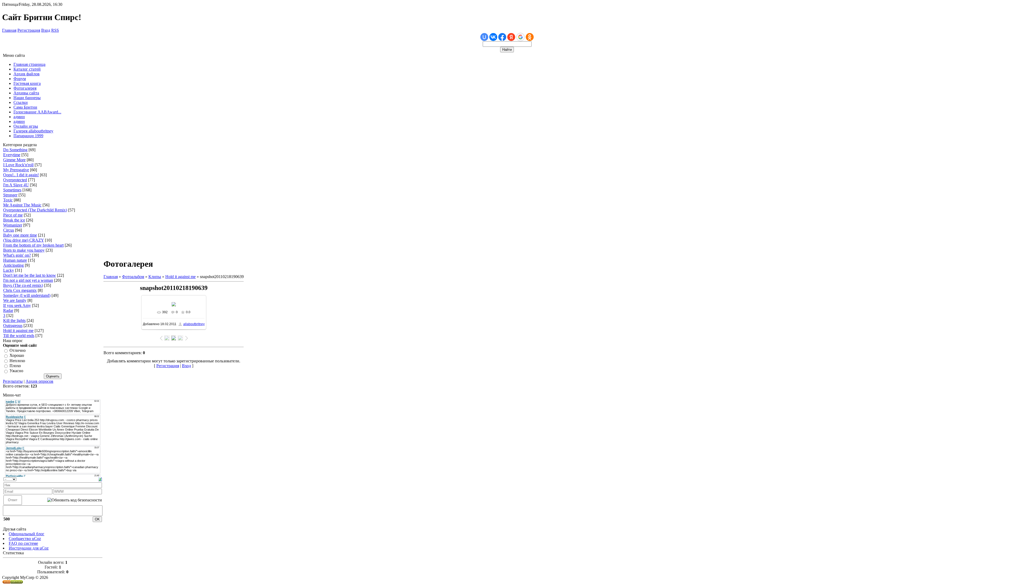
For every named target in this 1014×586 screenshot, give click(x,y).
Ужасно (16, 371)
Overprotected (15, 180)
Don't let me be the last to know (29, 275)
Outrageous (12, 325)
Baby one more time (20, 235)
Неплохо (17, 360)
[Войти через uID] (484, 37)
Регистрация (28, 30)
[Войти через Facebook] (502, 37)
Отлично (18, 350)
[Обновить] (100, 479)
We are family (14, 300)
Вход (45, 30)
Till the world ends (18, 335)
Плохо (15, 365)
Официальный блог (26, 534)
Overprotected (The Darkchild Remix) (35, 210)
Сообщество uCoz (25, 538)
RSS (55, 30)
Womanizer (12, 225)
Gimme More (14, 160)
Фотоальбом (133, 276)
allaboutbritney (194, 324)
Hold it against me (18, 330)
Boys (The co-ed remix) (23, 285)
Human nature (15, 260)
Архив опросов (39, 381)
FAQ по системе (23, 543)
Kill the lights (14, 320)
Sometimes (12, 190)
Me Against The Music (22, 205)
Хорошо (17, 355)
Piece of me (13, 215)
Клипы (154, 276)
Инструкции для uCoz (29, 548)
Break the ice (14, 220)
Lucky (8, 270)
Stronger (10, 195)
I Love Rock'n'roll (18, 165)
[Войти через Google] (520, 37)
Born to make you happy (24, 250)
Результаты (13, 381)
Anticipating (13, 265)
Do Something (15, 149)
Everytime (11, 155)
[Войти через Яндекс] (511, 37)
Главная (9, 30)
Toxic (8, 200)
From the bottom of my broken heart (33, 245)
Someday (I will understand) (26, 295)
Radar (8, 310)
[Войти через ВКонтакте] (493, 37)
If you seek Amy (17, 305)
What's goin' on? (17, 255)
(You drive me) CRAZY (23, 240)
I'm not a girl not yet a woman (28, 280)
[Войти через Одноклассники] (530, 37)
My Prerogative (16, 170)
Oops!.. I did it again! (21, 175)
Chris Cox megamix (20, 290)
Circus (8, 230)
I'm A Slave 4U (16, 185)
